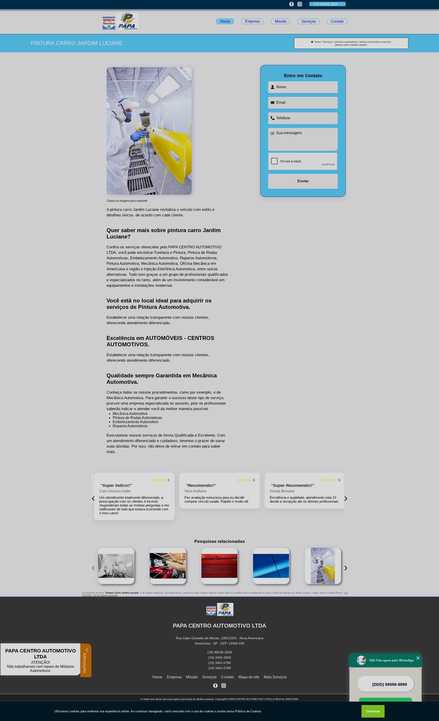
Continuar (373, 711)
